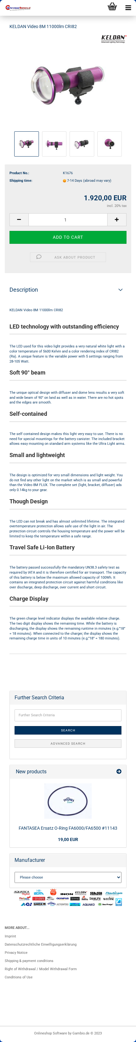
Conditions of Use (19, 977)
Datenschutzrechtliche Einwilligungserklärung (41, 944)
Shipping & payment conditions (29, 961)
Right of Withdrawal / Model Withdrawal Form (41, 969)
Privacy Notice (16, 953)
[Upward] (118, 1034)
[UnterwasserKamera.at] (16, 8)
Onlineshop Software (50, 1033)
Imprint (10, 936)
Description (23, 289)
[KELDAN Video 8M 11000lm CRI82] (68, 82)
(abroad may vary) (97, 181)
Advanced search (68, 743)
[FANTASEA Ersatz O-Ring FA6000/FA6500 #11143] (68, 801)
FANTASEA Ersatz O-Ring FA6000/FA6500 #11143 (68, 828)
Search (68, 730)
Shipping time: (20, 181)
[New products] (118, 772)
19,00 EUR (68, 839)
